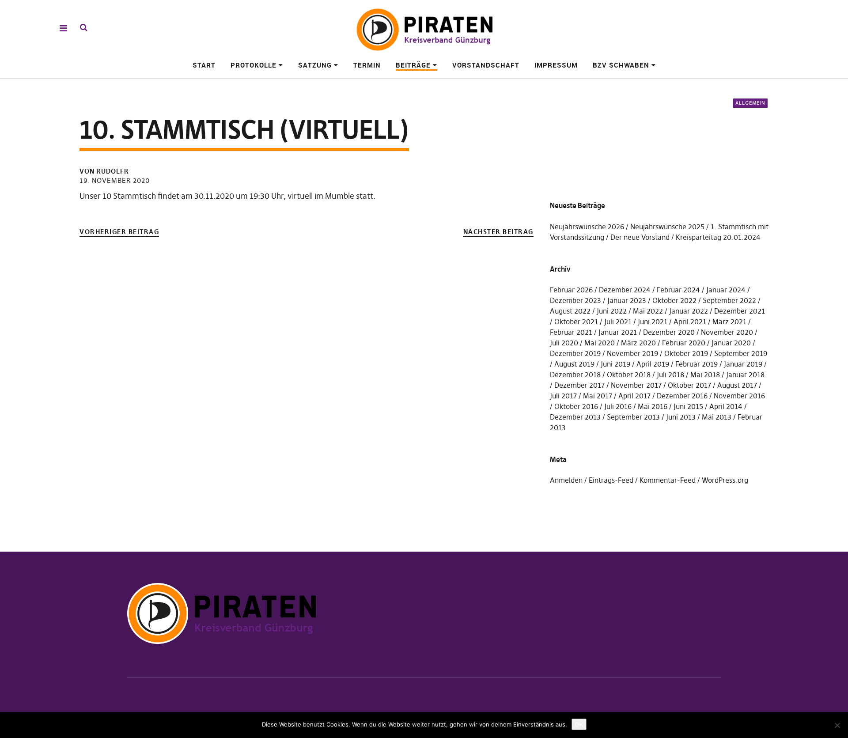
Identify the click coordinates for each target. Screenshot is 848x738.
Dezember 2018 (575, 374)
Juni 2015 (688, 406)
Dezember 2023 (575, 300)
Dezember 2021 (739, 311)
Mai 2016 (652, 406)
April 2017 (634, 395)
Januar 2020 (731, 342)
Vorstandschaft (485, 65)
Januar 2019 (743, 364)
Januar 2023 (626, 300)
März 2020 (638, 342)
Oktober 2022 (674, 300)
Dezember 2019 (575, 353)
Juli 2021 (618, 321)
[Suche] (83, 27)
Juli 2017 (563, 395)
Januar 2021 (617, 332)
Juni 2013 (681, 417)
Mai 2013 (716, 417)
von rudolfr (104, 171)
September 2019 (740, 353)
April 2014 (725, 406)
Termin (367, 65)
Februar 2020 (683, 342)
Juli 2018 (670, 374)
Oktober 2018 (629, 374)
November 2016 (739, 395)
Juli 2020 (564, 342)
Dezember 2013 (575, 417)
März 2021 (729, 321)
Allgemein (750, 103)
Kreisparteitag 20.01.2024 (718, 237)
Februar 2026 (571, 289)
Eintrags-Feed (611, 480)
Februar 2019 (696, 364)
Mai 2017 (597, 395)
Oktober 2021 (576, 321)
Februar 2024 (678, 289)
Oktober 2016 (576, 406)
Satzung (315, 65)
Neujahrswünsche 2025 (667, 226)
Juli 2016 (618, 406)
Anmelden (566, 480)
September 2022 (729, 300)
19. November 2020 (115, 180)
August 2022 (570, 311)
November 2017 (636, 385)
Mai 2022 (648, 311)
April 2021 (690, 321)
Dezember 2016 (682, 395)
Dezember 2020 (669, 332)
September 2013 (633, 417)
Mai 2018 (705, 374)
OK (579, 724)
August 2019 (574, 364)
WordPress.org (725, 480)
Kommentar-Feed (668, 480)
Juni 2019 (615, 364)
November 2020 (727, 332)
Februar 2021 (571, 332)
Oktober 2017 (689, 385)
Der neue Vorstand (640, 237)
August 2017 (737, 385)
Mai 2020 (599, 342)
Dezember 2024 (625, 289)
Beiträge (413, 65)
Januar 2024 (726, 289)
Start (204, 65)
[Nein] (837, 725)
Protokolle (253, 65)
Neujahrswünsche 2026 (587, 226)
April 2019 (652, 364)
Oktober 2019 (686, 353)
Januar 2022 (688, 311)
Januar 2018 (745, 374)
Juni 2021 (652, 321)
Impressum (556, 65)
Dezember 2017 (579, 385)
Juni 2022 (612, 311)
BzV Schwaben (621, 65)
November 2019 (632, 353)
